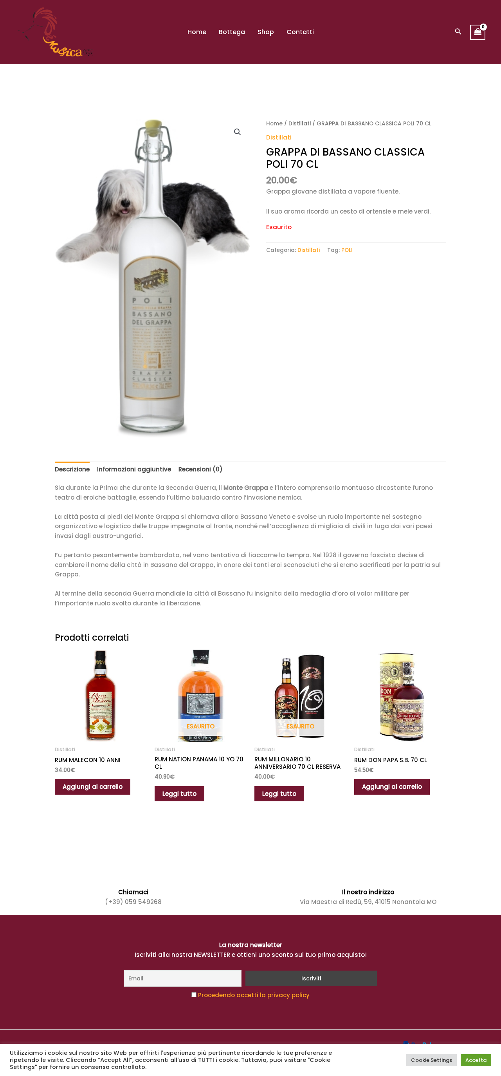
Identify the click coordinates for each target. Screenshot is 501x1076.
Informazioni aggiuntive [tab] (134, 469)
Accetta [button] (476, 1060)
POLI (347, 250)
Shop (266, 31)
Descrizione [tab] (72, 469)
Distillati (299, 123)
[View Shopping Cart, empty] (478, 32)
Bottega (232, 31)
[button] (458, 32)
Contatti (300, 31)
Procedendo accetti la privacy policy (254, 995)
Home (196, 31)
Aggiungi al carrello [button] (93, 787)
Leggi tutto (179, 794)
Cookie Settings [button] (431, 1060)
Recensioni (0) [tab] (200, 469)
